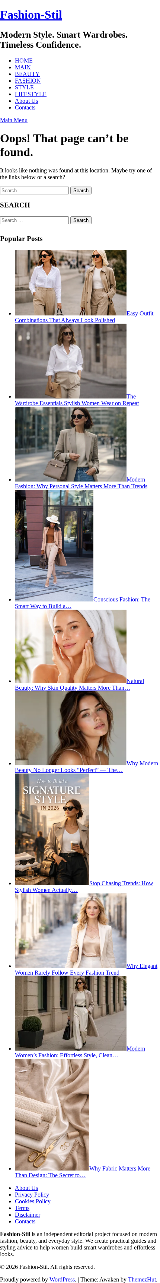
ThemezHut (142, 1279)
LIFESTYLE (31, 94)
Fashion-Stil (31, 14)
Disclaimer (27, 1214)
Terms (22, 1208)
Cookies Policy (33, 1201)
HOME (24, 60)
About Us (26, 101)
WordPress (62, 1279)
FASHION (28, 80)
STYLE (24, 87)
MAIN (23, 67)
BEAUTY (27, 74)
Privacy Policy (32, 1194)
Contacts (25, 107)
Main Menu (14, 120)
